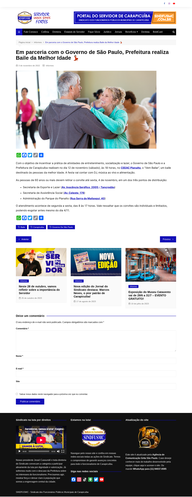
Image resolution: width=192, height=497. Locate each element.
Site (18, 381)
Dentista (145, 32)
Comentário (22, 328)
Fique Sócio (94, 32)
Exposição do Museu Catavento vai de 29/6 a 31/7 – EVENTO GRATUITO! (149, 295)
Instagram (169, 3)
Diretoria (56, 32)
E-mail (19, 368)
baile (23, 227)
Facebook (164, 3)
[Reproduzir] (19, 451)
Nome (19, 356)
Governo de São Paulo (62, 227)
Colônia (45, 32)
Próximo (166, 239)
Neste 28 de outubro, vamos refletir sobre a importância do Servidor (39, 290)
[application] (41, 440)
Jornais (118, 32)
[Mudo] (58, 451)
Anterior (25, 239)
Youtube (174, 3)
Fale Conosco (31, 32)
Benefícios (130, 32)
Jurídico (107, 32)
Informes (50, 65)
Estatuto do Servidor (74, 32)
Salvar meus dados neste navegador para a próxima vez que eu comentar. (53, 394)
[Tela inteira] (62, 451)
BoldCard (157, 32)
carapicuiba (38, 227)
